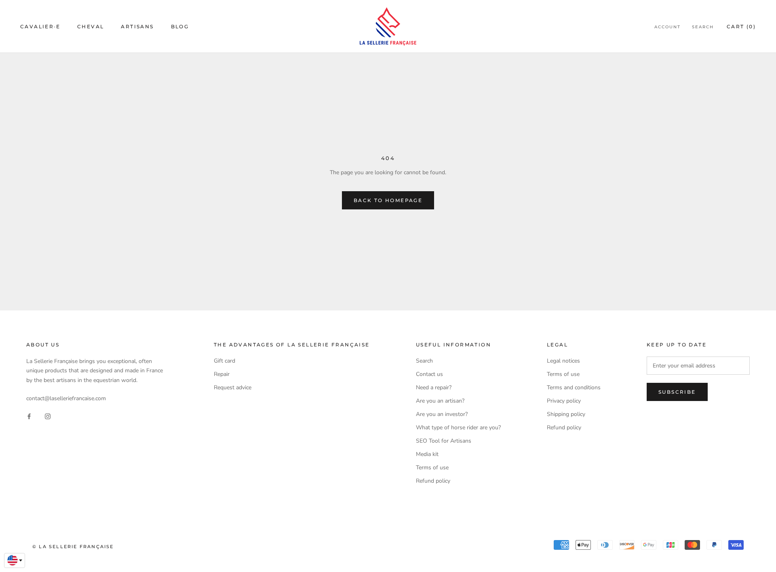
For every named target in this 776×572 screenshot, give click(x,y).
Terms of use (432, 467)
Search (703, 27)
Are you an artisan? (440, 401)
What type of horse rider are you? (458, 427)
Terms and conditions (574, 387)
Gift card (224, 361)
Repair (222, 374)
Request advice (232, 387)
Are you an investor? (442, 414)
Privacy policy (564, 401)
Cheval (90, 26)
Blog (180, 26)
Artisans (137, 26)
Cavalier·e (40, 26)
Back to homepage (388, 200)
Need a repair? (433, 387)
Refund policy (433, 481)
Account (667, 27)
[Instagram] (48, 415)
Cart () (741, 26)
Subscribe (677, 392)
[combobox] (14, 560)
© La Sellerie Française (73, 546)
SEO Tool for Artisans (443, 441)
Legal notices (563, 361)
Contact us (429, 374)
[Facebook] (29, 415)
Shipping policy (566, 414)
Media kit (427, 454)
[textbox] (14, 560)
